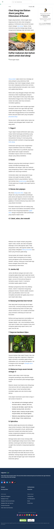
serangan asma (28, 363)
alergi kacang (22, 181)
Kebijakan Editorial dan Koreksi (7, 501)
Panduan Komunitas (5, 505)
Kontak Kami (30, 503)
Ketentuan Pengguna (5, 496)
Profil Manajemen (31, 498)
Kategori (3, 487)
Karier (28, 501)
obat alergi (20, 26)
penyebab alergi (13, 116)
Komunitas (29, 489)
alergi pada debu (18, 192)
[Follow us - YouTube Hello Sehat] (12, 482)
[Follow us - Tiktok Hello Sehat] (15, 482)
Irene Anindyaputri (47, 23)
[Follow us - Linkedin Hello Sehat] (7, 482)
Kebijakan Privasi (4, 498)
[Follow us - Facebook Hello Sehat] (2, 482)
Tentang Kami (30, 496)
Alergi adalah (12, 79)
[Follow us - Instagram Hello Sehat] (4, 482)
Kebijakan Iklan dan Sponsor (7, 503)
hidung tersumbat (27, 249)
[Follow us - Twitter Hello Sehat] (10, 482)
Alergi (10, 6)
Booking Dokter (4, 489)
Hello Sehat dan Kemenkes (7, 507)
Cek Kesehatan (30, 487)
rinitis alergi (12, 142)
